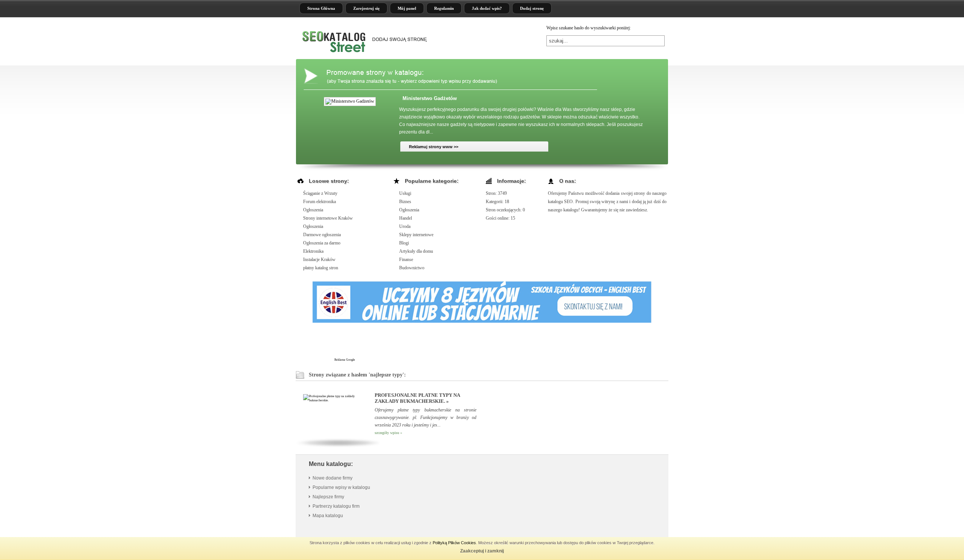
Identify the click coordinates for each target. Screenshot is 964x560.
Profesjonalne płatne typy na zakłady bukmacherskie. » (417, 398)
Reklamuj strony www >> (433, 146)
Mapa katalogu (328, 515)
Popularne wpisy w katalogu (341, 487)
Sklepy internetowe (416, 234)
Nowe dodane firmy (332, 478)
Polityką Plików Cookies (454, 542)
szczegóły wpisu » (388, 433)
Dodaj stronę (532, 8)
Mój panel (407, 8)
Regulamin (444, 8)
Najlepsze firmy (328, 496)
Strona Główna (321, 8)
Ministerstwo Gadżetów (430, 98)
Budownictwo (411, 267)
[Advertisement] (493, 344)
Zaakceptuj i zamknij (482, 551)
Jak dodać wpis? (487, 8)
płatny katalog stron (320, 267)
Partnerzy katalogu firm (336, 506)
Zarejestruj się (366, 8)
